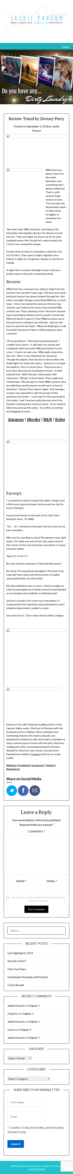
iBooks (33, 419)
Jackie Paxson (15, 1005)
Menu (65, 47)
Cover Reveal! (15, 985)
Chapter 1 (34, 1005)
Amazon (16, 419)
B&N (47, 419)
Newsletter (13, 768)
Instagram (38, 765)
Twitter (50, 765)
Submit (15, 1144)
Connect (36, 754)
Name (21, 881)
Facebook (24, 765)
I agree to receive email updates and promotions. (35, 1130)
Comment (36, 831)
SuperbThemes (36, 1168)
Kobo (60, 419)
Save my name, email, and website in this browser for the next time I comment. (38, 899)
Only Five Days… (17, 969)
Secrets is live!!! (16, 961)
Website (11, 765)
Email (52, 881)
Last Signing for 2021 (20, 953)
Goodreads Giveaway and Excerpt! (27, 977)
